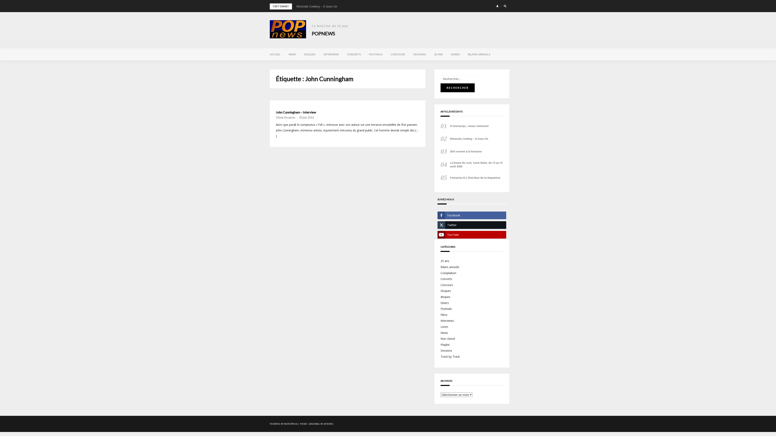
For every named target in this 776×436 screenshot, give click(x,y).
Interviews (331, 54)
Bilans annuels (479, 54)
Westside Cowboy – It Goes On (316, 6)
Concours (398, 54)
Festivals (376, 54)
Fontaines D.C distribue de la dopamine (475, 177)
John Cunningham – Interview (296, 112)
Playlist (445, 345)
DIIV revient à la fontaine (466, 151)
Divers (455, 54)
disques (445, 297)
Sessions (419, 54)
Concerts (354, 54)
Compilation (448, 273)
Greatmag (314, 423)
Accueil (275, 54)
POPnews (323, 33)
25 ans (438, 54)
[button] (497, 6)
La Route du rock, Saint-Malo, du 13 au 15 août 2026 (476, 164)
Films (444, 315)
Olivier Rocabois (285, 117)
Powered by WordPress (283, 423)
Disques (309, 54)
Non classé (448, 339)
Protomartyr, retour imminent (469, 126)
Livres (444, 327)
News (292, 54)
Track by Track (450, 356)
